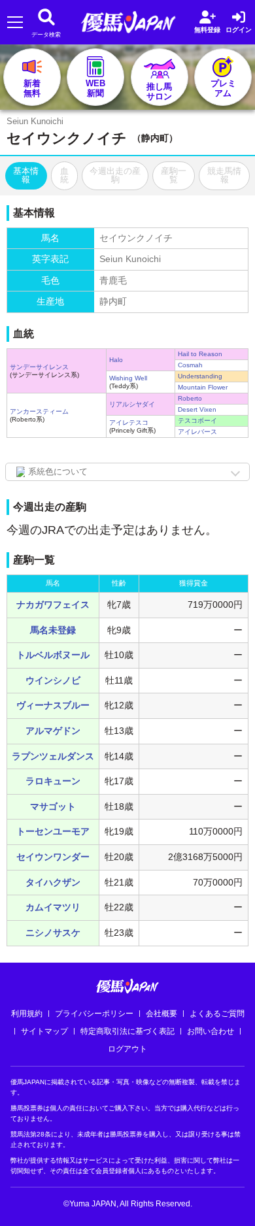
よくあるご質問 (217, 1013)
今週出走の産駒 (115, 175)
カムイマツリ (53, 907)
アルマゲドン (53, 730)
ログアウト (127, 1048)
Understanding (200, 376)
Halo (116, 359)
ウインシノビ (53, 680)
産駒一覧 (173, 175)
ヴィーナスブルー (53, 705)
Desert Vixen (197, 409)
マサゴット (53, 806)
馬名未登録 (53, 630)
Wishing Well (128, 378)
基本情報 (26, 175)
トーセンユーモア (53, 831)
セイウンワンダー (53, 857)
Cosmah (190, 365)
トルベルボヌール (53, 655)
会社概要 (161, 1013)
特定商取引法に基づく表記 (127, 1031)
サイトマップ (44, 1031)
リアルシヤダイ (132, 404)
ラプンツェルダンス (53, 756)
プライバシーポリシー (94, 1013)
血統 (64, 175)
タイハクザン (53, 882)
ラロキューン (53, 781)
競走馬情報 (224, 175)
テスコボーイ (197, 420)
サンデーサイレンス (39, 367)
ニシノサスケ (53, 932)
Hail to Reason (200, 353)
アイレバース (197, 431)
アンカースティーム (39, 411)
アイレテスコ (128, 422)
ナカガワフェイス (53, 604)
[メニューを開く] (14, 22)
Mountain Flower (203, 387)
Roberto (190, 398)
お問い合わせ (210, 1031)
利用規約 (26, 1013)
